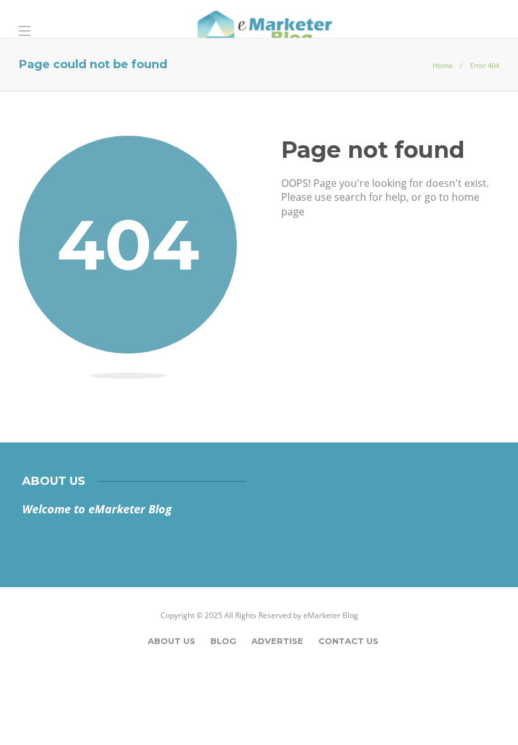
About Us (171, 641)
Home (442, 65)
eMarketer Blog (330, 615)
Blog (223, 641)
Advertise (277, 641)
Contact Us (348, 641)
